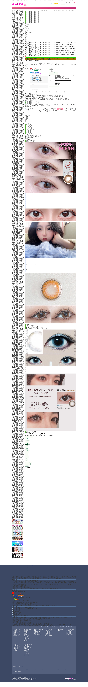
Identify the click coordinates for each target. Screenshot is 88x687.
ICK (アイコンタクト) (35, 53)
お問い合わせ (20, 501)
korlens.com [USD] (17, 669)
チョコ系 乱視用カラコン (48, 632)
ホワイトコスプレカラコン (16, 646)
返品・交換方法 (21, 490)
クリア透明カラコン (26, 639)
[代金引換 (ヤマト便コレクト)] (17, 614)
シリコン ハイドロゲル (26, 638)
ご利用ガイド (20, 475)
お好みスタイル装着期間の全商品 (38, 629)
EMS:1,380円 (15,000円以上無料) (59, 77)
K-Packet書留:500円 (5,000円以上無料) (59, 76)
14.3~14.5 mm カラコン (16, 268)
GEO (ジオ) (19, 437)
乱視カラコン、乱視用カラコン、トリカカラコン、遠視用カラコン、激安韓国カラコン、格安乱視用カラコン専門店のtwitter (73, 5)
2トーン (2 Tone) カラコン (38, 49)
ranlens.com (16, 672)
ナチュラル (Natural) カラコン (39, 51)
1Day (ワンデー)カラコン (37, 630)
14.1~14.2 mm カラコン (16, 262)
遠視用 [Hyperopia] (58, 630)
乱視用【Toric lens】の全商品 (48, 629)
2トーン (26, 121)
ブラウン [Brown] (33, 45)
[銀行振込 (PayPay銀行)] (16, 612)
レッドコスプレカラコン (16, 645)
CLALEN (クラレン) (26, 650)
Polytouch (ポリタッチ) (17, 443)
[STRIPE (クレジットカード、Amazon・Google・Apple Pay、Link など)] (24, 608)
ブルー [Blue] (20, 99)
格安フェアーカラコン (16, 635)
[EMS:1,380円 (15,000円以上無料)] (18, 596)
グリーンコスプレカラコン (16, 650)
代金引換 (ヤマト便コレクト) (58, 84)
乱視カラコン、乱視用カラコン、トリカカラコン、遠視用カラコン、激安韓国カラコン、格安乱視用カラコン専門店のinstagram (69, 5)
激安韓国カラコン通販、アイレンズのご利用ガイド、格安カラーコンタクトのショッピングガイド (68, 2)
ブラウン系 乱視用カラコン (48, 630)
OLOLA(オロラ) (21, 397)
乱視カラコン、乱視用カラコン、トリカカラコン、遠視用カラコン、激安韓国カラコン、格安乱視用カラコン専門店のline (72, 5)
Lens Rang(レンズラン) (27, 653)
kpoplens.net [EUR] (63, 669)
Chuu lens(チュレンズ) (26, 651)
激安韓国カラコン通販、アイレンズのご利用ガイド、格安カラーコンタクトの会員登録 (60, 2)
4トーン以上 (27, 123)
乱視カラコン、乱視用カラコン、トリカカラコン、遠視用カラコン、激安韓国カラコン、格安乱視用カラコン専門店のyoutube (70, 5)
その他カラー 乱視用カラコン (48, 634)
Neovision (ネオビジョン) (17, 409)
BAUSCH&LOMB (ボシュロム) (18, 368)
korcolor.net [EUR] (56, 669)
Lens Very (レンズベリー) (27, 652)
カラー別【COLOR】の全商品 (27, 629)
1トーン (26, 120)
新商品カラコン (18, 32)
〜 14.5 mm (27, 117)
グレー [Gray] (20, 83)
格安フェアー (31, 43)
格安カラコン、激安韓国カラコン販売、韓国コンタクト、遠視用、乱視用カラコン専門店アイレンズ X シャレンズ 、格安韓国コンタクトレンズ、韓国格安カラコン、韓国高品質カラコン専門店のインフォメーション (74, 684)
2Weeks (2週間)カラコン (16, 163)
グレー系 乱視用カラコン (48, 631)
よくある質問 (20, 470)
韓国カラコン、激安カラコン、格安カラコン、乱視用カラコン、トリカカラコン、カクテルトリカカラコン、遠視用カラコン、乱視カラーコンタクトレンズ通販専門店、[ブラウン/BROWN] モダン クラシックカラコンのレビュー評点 (73, 62)
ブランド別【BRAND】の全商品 (28, 644)
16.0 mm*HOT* (27, 119)
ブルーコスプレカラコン (16, 649)
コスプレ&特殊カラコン (27, 640)
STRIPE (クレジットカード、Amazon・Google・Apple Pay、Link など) (63, 80)
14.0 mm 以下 (27, 115)
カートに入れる (51, 87)
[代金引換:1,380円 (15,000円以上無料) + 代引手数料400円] (17, 599)
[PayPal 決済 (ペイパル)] (16, 610)
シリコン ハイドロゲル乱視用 (48, 635)
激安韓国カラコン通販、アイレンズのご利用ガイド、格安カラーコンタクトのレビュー (72, 2)
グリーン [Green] (26, 636)
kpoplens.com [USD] (40, 669)
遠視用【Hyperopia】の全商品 (59, 629)
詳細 (34, 89)
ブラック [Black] (26, 632)
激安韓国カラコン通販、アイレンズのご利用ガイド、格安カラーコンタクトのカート (63, 2)
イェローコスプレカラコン (16, 648)
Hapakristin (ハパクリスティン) (18, 356)
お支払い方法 (20, 480)
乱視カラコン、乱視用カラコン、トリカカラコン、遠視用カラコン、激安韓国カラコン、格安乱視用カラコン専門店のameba (68, 5)
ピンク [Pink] (20, 116)
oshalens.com (35, 672)
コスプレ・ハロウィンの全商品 (17, 644)
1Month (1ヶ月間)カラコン (16, 169)
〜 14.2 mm (27, 116)
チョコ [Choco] (21, 94)
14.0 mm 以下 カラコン (37, 47)
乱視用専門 (55, 3)
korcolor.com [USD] (32, 669)
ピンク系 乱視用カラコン (48, 633)
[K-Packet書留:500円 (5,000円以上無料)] (18, 593)
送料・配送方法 (21, 485)
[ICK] (52, 69)
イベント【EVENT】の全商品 (16, 629)
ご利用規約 (19, 512)
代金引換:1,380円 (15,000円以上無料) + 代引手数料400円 (62, 78)
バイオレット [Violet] (26, 635)
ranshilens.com (22, 672)
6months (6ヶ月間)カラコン (16, 175)
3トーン (26, 122)
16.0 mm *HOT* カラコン (69, 634)
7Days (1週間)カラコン (37, 631)
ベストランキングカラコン (16, 631)
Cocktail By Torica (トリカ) (18, 344)
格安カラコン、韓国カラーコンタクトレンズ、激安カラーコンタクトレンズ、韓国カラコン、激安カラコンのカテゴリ (13, 8)
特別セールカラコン (20, 49)
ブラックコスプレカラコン (16, 647)
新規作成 (26, 138)
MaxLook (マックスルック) (17, 421)
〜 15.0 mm (27, 118)
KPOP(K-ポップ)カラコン (16, 632)
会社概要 (17, 465)
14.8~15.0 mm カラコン (16, 274)
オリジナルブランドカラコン (16, 634)
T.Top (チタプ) (20, 426)
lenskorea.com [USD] (25, 669)
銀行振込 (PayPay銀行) (57, 83)
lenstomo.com (29, 672)
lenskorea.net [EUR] (48, 669)
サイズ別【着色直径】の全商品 (70, 629)
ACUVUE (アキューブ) (26, 648)
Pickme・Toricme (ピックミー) (18, 350)
